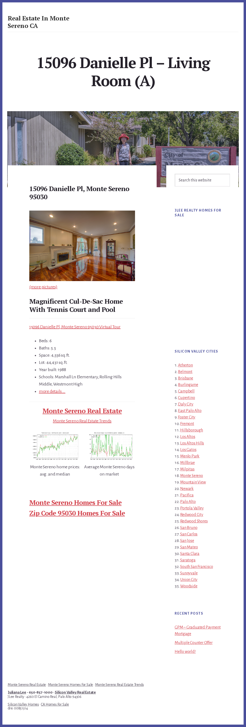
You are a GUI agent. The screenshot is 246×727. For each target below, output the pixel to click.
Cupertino (186, 398)
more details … (52, 391)
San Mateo (189, 547)
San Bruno (188, 528)
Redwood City (191, 515)
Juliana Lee (17, 692)
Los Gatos (188, 450)
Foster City (186, 417)
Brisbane (185, 378)
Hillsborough (191, 430)
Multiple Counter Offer (194, 643)
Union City (188, 580)
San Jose (187, 541)
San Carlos (188, 534)
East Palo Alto (189, 411)
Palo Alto (188, 502)
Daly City (185, 404)
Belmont (185, 372)
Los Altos (187, 437)
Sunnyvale (188, 573)
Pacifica (186, 495)
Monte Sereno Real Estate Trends (82, 420)
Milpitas (187, 469)
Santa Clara (189, 554)
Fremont (187, 424)
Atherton (185, 365)
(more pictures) (43, 286)
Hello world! (185, 652)
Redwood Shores (194, 521)
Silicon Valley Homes (23, 704)
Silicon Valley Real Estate (75, 692)
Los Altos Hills (192, 443)
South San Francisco (196, 567)
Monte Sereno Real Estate (82, 410)
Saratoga (187, 560)
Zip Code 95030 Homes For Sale (77, 512)
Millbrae (187, 463)
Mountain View (193, 482)
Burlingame (188, 385)
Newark (187, 489)
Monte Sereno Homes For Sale (75, 502)
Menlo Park (189, 456)
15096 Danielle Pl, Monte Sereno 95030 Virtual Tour (75, 326)
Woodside (188, 586)
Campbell (186, 391)
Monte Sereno (191, 476)
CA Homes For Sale (55, 704)
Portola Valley (191, 508)
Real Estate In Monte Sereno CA (38, 22)
